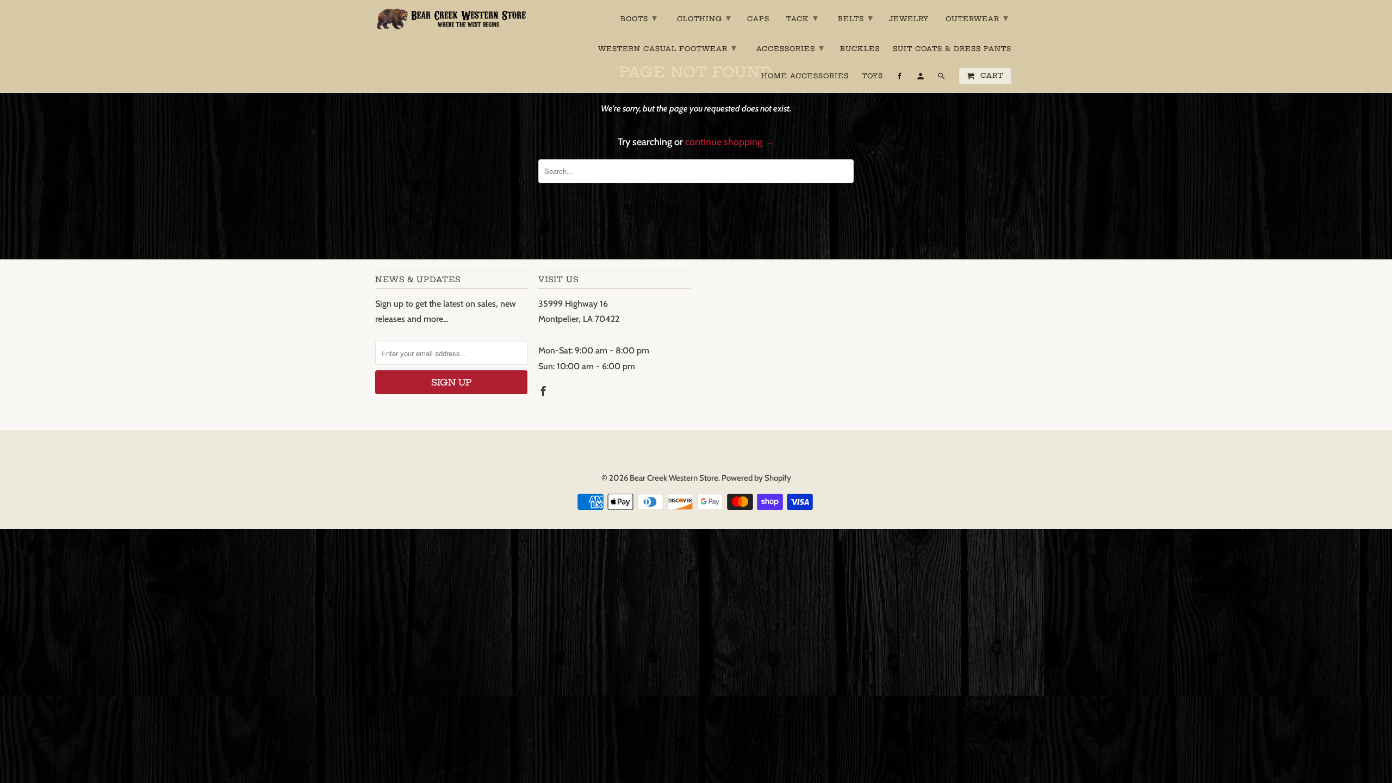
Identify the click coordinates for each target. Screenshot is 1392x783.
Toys (872, 76)
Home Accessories (805, 76)
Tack (802, 17)
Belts (855, 17)
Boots (638, 17)
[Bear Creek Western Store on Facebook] (544, 391)
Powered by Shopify (756, 478)
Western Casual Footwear (667, 47)
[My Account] (921, 78)
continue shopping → (729, 142)
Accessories (790, 47)
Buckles (860, 49)
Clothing (704, 17)
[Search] (942, 78)
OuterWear (977, 17)
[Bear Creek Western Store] (451, 18)
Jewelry (909, 19)
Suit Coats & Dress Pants (952, 49)
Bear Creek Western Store (674, 478)
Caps (758, 19)
